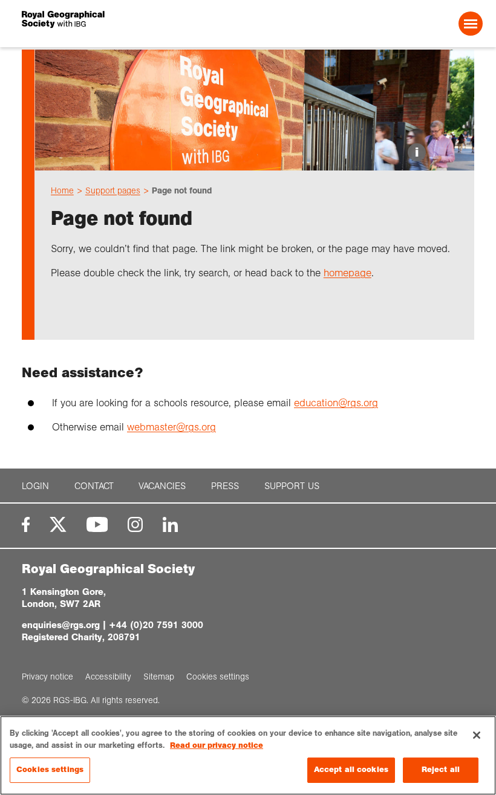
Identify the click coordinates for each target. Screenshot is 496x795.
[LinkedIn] (170, 524)
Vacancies (162, 486)
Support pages (112, 190)
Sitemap (158, 676)
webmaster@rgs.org (171, 427)
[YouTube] (97, 524)
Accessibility (108, 676)
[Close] (476, 735)
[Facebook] (26, 524)
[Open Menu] (470, 23)
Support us (291, 486)
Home (62, 190)
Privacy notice (47, 676)
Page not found (182, 190)
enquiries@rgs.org (61, 625)
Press (225, 486)
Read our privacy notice (216, 745)
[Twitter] (58, 524)
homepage (347, 273)
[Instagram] (135, 524)
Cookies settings (49, 769)
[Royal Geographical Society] (114, 23)
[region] (248, 755)
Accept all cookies (351, 769)
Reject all (441, 769)
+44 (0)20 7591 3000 (156, 625)
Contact (94, 486)
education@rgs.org (336, 403)
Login (35, 486)
